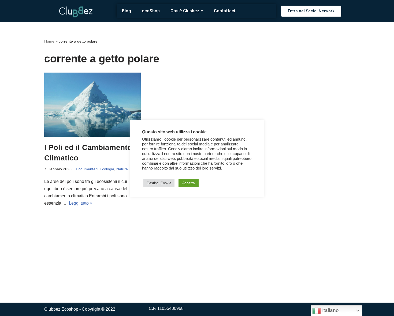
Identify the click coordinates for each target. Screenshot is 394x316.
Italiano (330, 310)
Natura (122, 169)
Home (49, 41)
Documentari (87, 169)
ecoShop (151, 10)
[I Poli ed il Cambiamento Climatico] (92, 105)
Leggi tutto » (80, 203)
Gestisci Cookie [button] (159, 183)
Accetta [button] (188, 183)
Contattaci (224, 10)
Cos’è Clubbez (184, 10)
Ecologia (107, 169)
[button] (311, 11)
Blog (126, 10)
